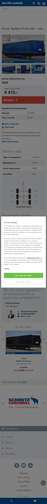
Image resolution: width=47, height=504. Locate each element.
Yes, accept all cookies (23, 275)
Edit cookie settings (23, 282)
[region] (23, 252)
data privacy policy (33, 258)
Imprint (7, 268)
